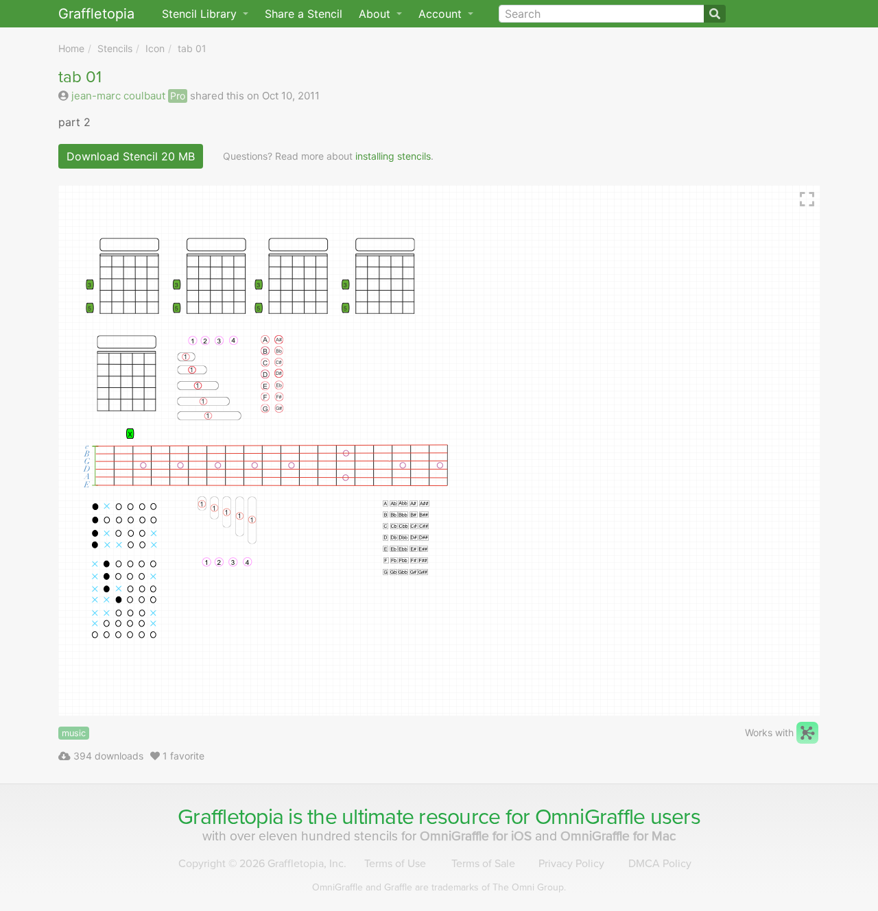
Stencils (114, 48)
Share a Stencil (303, 14)
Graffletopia (96, 13)
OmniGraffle (590, 817)
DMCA (659, 864)
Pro (177, 95)
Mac (618, 836)
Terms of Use (395, 864)
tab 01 (192, 48)
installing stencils (393, 156)
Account (441, 14)
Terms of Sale (483, 864)
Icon (155, 48)
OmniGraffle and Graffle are (439, 887)
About (376, 14)
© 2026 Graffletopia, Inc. (262, 864)
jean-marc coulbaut (118, 95)
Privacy (571, 864)
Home (71, 48)
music (74, 733)
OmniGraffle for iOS (477, 836)
